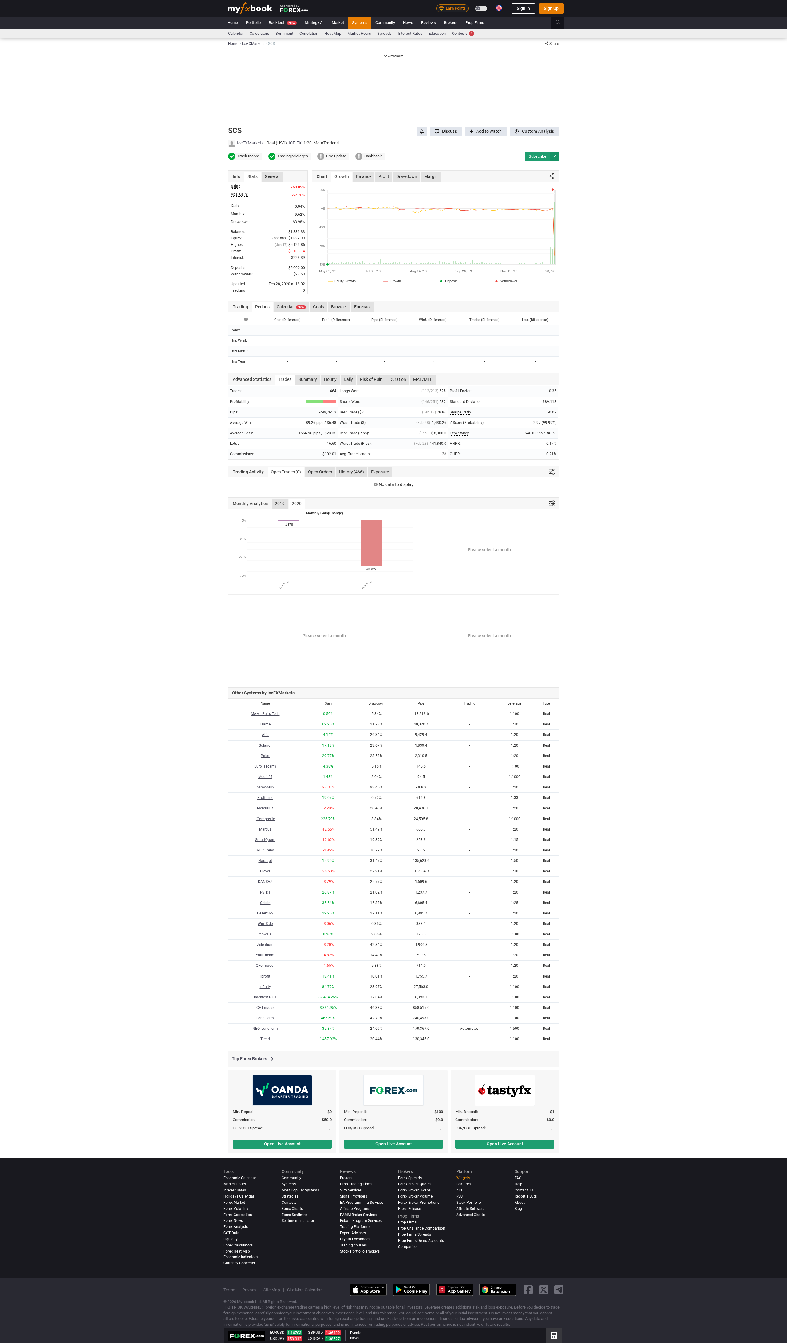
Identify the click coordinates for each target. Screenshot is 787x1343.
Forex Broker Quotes (414, 1184)
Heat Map (332, 33)
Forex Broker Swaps (414, 1190)
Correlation (308, 33)
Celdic (265, 903)
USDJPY (277, 1338)
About (520, 1202)
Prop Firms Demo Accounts (421, 1241)
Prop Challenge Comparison (421, 1228)
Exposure (380, 471)
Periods (262, 306)
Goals (318, 306)
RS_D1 (265, 892)
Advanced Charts (470, 1215)
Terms (229, 1289)
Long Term (265, 1018)
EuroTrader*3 (265, 766)
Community (385, 22)
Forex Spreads (410, 1178)
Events (355, 1333)
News (408, 22)
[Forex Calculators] (554, 1335)
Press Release (409, 1209)
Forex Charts (292, 1209)
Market (338, 22)
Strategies (290, 1196)
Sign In (523, 8)
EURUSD (277, 1332)
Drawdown (406, 176)
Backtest (282, 22)
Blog (518, 1209)
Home (232, 22)
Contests (462, 33)
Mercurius (265, 808)
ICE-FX (295, 142)
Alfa (265, 735)
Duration (398, 379)
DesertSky (265, 913)
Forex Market (234, 1202)
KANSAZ (265, 881)
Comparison (408, 1247)
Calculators (259, 33)
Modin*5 (265, 777)
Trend (265, 1039)
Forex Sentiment (295, 1215)
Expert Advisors (353, 1233)
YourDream (265, 955)
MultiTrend (265, 850)
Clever (265, 871)
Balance (363, 176)
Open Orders (320, 471)
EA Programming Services (361, 1202)
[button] (446, 131)
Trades (285, 379)
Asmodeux (265, 787)
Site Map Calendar (304, 1289)
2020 (297, 503)
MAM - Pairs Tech (265, 714)
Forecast (362, 306)
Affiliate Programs (355, 1209)
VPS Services (351, 1190)
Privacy (249, 1289)
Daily (348, 379)
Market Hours (359, 33)
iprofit (265, 976)
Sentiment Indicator (298, 1221)
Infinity (265, 987)
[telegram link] (559, 1289)
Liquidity (230, 1239)
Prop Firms (474, 22)
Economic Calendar (239, 1178)
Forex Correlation (237, 1215)
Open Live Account (282, 1143)
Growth (341, 176)
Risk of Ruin (371, 379)
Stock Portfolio (468, 1202)
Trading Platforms (355, 1227)
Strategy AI (314, 22)
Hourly (330, 379)
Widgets (463, 1178)
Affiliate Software (470, 1209)
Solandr (265, 745)
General (272, 176)
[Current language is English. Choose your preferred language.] (499, 8)
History (351, 471)
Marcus (265, 829)
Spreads (384, 33)
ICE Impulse (265, 1007)
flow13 (265, 934)
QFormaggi (265, 965)
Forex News (233, 1221)
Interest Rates (410, 33)
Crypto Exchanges (355, 1239)
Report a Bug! (526, 1196)
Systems (359, 22)
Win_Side (265, 924)
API (459, 1190)
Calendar (235, 33)
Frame (265, 724)
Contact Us (524, 1190)
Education (437, 33)
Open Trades (286, 471)
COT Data (231, 1233)
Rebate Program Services (361, 1221)
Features (463, 1184)
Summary (308, 379)
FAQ (518, 1178)
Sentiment (284, 33)
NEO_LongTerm (265, 1028)
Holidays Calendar (238, 1196)
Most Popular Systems (300, 1190)
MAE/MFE (423, 379)
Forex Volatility (235, 1209)
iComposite (265, 819)
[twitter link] (543, 1289)
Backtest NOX (265, 997)
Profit (383, 176)
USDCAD (315, 1338)
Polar (265, 756)
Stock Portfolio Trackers (360, 1252)
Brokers (450, 22)
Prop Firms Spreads (414, 1235)
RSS (459, 1196)
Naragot (265, 861)
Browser (339, 306)
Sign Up (551, 8)
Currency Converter (239, 1263)
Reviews (428, 22)
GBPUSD (315, 1332)
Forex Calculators (238, 1245)
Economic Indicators (240, 1257)
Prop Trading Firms (356, 1184)
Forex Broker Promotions (418, 1202)
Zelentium (265, 944)
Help (518, 1184)
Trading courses (353, 1245)
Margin (431, 176)
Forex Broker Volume (415, 1196)
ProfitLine (265, 798)
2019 (280, 503)
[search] (561, 23)
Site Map (271, 1289)
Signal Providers (353, 1196)
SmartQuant (265, 840)
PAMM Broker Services (358, 1215)
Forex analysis (235, 1227)
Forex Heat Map (236, 1252)
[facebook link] (528, 1289)
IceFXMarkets (250, 142)
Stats (252, 176)
